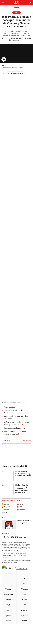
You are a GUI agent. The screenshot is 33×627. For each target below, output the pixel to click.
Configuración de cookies (19, 555)
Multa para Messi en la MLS (14, 466)
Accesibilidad (5, 557)
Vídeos (16, 7)
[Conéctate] (30, 2)
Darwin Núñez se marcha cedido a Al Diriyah (16, 417)
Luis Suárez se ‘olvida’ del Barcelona (13, 411)
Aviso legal (11, 553)
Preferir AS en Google (16, 73)
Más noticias (26, 440)
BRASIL (16, 12)
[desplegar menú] (2, 2)
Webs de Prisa (23, 568)
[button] (4, 73)
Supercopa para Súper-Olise (14, 428)
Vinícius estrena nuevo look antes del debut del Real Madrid (23, 473)
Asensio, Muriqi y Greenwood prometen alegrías (15, 432)
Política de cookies (6, 555)
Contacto (4, 553)
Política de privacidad (21, 553)
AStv (4, 65)
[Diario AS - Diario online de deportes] (16, 2)
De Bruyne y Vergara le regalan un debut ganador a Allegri (16, 423)
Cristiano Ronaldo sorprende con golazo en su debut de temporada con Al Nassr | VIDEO (23, 488)
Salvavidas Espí (9, 407)
